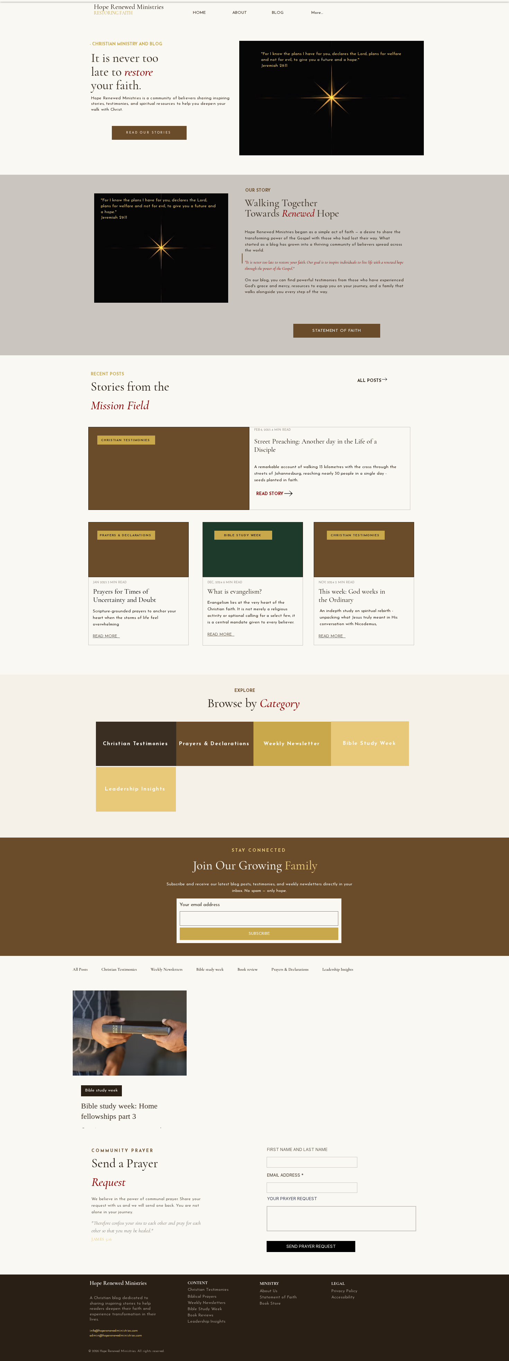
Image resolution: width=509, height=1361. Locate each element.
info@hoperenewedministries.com (114, 1330)
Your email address (200, 904)
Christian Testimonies (119, 969)
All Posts (80, 969)
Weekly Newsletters (166, 969)
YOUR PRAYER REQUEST (292, 1199)
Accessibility (343, 1297)
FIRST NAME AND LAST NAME (297, 1150)
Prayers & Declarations (290, 969)
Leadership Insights (337, 969)
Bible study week (210, 969)
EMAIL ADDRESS (283, 1175)
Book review (248, 969)
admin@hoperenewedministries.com (116, 1335)
